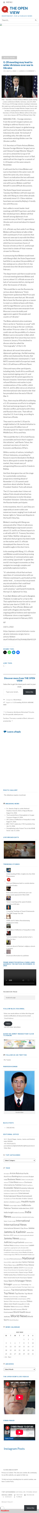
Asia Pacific (24, 1173)
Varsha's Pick (8, 1301)
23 (28, 1350)
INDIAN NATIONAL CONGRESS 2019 (21, 1217)
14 (19, 1346)
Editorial (31, 1188)
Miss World (7, 1259)
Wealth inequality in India (21, 1304)
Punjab (30, 1270)
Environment (27, 1196)
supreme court (16, 1284)
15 (24, 1346)
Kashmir (20, 1242)
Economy (23, 1188)
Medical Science (28, 1252)
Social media (11, 1277)
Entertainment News (13, 1196)
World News (9, 57)
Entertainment (24, 1193)
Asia (18, 1173)
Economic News (11, 1188)
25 (6, 1354)
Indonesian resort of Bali (25, 156)
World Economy (16, 1309)
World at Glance (19, 1306)
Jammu (31, 1228)
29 (24, 1354)
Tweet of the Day (13, 1296)
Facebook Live (8, 1198)
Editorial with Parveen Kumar (20, 1191)
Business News (14, 1179)
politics (20, 1265)
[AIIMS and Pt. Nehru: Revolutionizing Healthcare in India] (8, 918)
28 (19, 1354)
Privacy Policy (7, 1502)
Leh (19, 1248)
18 (6, 1350)
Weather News (9, 1306)
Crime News (14, 1182)
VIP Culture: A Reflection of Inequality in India (20, 819)
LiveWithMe (7, 1252)
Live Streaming (16, 1250)
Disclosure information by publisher (17, 955)
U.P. (19, 1296)
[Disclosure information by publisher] (8, 953)
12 (10, 1346)
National (28, 1258)
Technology (25, 1284)
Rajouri (21, 1272)
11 (6, 1346)
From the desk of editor (19, 1198)
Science (20, 1275)
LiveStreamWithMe (25, 1250)
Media (20, 1252)
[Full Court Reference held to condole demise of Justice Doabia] (8, 881)
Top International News (22, 1290)
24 (33, 1350)
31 (33, 1354)
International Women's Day (14, 1228)
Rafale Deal (7, 1272)
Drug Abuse (29, 1185)
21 (19, 1350)
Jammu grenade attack (26, 1235)
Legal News (7, 1247)
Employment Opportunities (11, 1193)
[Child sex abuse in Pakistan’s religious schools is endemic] (8, 944)
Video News (16, 1301)
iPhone (26, 1228)
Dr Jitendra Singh (30, 1492)
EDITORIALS (7, 1191)
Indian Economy (19, 1212)
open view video (16, 1262)
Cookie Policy (9, 1481)
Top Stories (19, 1293)
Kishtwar (16, 1245)
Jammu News (11, 1238)
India (24, 1205)
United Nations (22, 1299)
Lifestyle (22, 1247)
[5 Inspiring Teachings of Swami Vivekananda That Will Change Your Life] (8, 909)
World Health (19, 1312)
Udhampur (23, 1296)
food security (12, 130)
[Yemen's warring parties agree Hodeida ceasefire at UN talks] (8, 900)
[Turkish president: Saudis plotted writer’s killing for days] (8, 935)
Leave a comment (27, 71)
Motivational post (16, 1259)
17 (33, 1346)
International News (15, 1224)
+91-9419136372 (10, 1143)
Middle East (30, 1254)
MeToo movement (21, 1254)
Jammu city (17, 1235)
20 (15, 1350)
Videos (29, 1301)
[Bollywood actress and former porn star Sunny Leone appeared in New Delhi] (8, 890)
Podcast (14, 1265)
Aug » (9, 1357)
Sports (12, 1280)
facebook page (10, 992)
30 (28, 1354)
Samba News (12, 1275)
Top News (9, 1293)
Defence (21, 1182)
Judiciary (8, 1242)
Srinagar (8, 1284)
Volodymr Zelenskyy (20, 500)
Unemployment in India (10, 1299)
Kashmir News (28, 1242)
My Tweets (7, 1060)
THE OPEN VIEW (19, 10)
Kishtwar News (24, 1245)
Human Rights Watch (15, 1205)
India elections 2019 (26, 1208)
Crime (23, 1179)
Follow (8, 1024)
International (23, 1220)
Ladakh (31, 1245)
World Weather (14, 1320)
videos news (8, 1304)
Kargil (15, 1242)
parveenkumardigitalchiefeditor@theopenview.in (19, 1146)
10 (33, 1343)
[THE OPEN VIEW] (19, 38)
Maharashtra (14, 1252)
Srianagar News (23, 1280)
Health (24, 1201)
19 (10, 1350)
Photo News (8, 1265)
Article (12, 1173)
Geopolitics (18, 1202)
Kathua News (9, 1245)
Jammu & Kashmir (15, 1232)
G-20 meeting (17, 702)
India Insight (9, 1212)
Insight (14, 1221)
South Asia (19, 1277)
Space (25, 1277)
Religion (26, 1272)
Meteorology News (9, 1254)
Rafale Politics (15, 1272)
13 (15, 1346)
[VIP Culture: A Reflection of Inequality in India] (8, 928)
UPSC (29, 1299)
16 (28, 1346)
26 (10, 1354)
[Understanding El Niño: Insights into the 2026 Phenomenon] (8, 872)
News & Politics (8, 1262)
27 (15, 1354)
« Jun (5, 1357)
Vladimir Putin (17, 487)
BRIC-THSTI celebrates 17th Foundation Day (20, 824)
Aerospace (7, 1173)
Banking (15, 1176)
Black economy (23, 1176)
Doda (24, 1185)
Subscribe (29, 692)
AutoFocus (8, 1176)
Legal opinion (14, 1247)
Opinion (24, 1262)
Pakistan (31, 1262)
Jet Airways (22, 1239)
